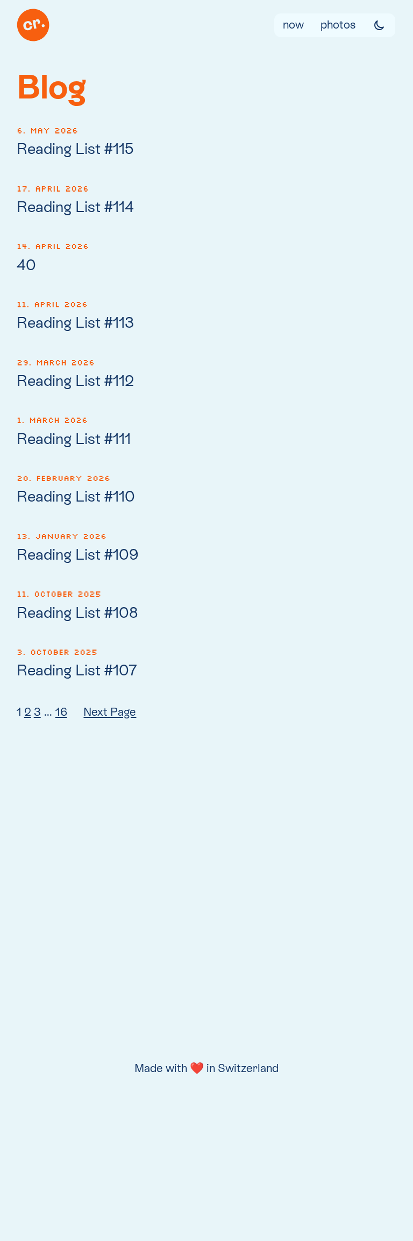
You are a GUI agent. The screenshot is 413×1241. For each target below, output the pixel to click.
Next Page (109, 712)
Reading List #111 (74, 438)
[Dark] (379, 25)
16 (61, 712)
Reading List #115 (75, 148)
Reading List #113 (75, 322)
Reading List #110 (76, 496)
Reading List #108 (77, 612)
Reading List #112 (75, 380)
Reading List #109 (78, 554)
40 (26, 264)
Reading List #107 (77, 670)
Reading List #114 (75, 206)
